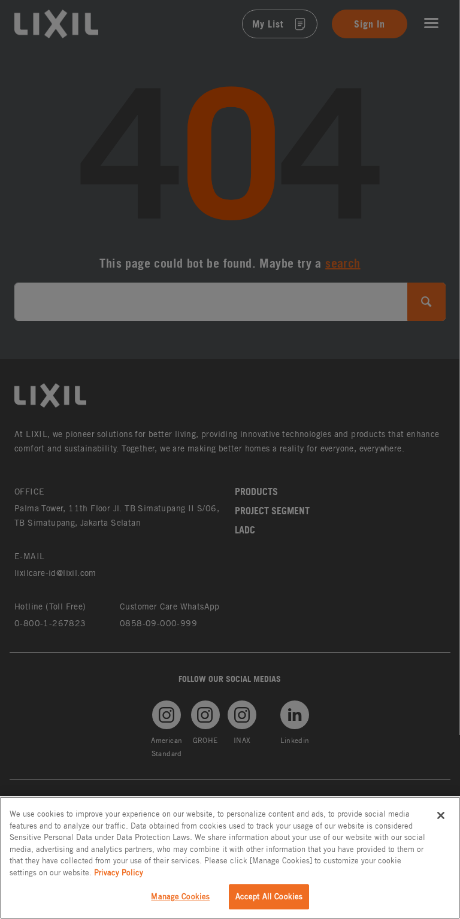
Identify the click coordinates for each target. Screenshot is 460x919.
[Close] (441, 815)
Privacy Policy (118, 872)
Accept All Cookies (268, 896)
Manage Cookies (180, 896)
